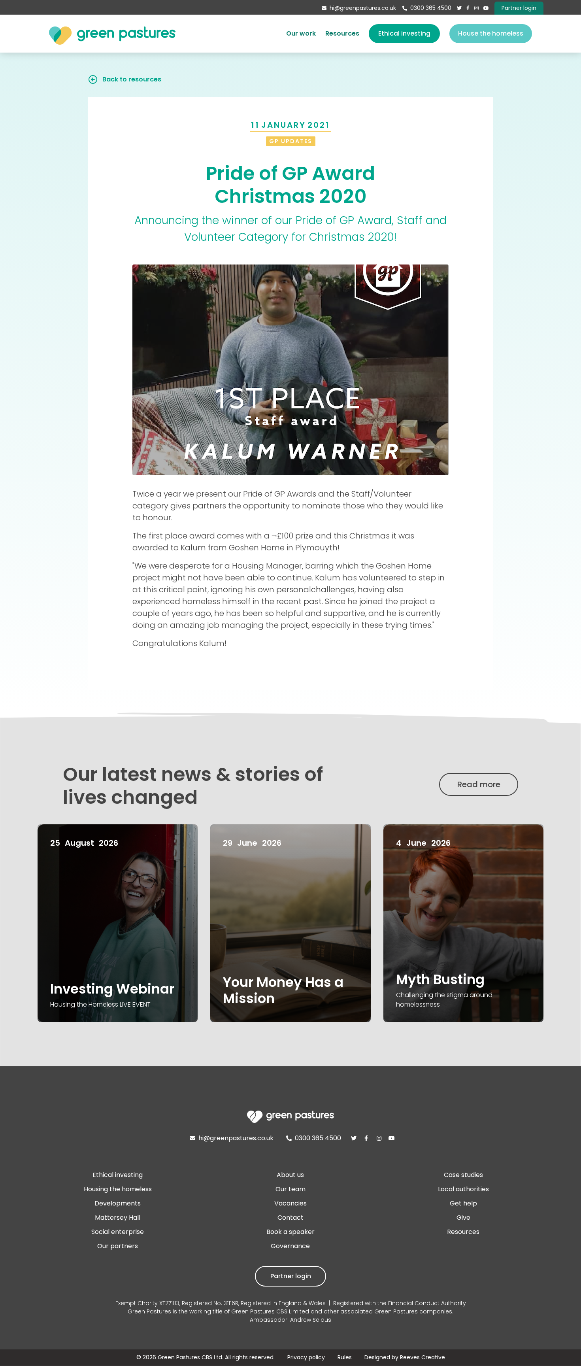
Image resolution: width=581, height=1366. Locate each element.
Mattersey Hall (117, 1217)
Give (463, 1217)
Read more (478, 784)
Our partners (117, 1246)
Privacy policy (306, 1357)
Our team (290, 1189)
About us (290, 1174)
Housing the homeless (118, 1189)
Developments (117, 1203)
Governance (290, 1246)
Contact (290, 1217)
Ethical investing (404, 33)
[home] (112, 34)
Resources (342, 33)
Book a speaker (290, 1231)
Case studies (463, 1174)
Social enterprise (117, 1231)
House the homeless (490, 33)
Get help (463, 1203)
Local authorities (463, 1189)
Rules (345, 1357)
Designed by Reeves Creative (404, 1357)
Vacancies (290, 1203)
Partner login (290, 1276)
